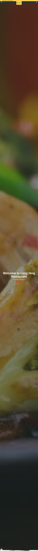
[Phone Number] (36, 2)
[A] (1, 549)
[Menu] (1, 2)
